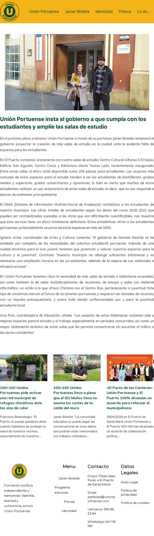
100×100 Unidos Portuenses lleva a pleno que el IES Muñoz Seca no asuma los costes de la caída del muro (75, 397)
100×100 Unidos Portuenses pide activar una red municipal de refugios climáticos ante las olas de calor (21, 397)
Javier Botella (77, 11)
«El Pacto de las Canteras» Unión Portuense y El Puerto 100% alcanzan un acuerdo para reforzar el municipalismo (130, 397)
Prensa (125, 11)
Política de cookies (135, 503)
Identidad (104, 11)
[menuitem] (44, 11)
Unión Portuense (44, 11)
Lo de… (143, 11)
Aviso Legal (129, 482)
